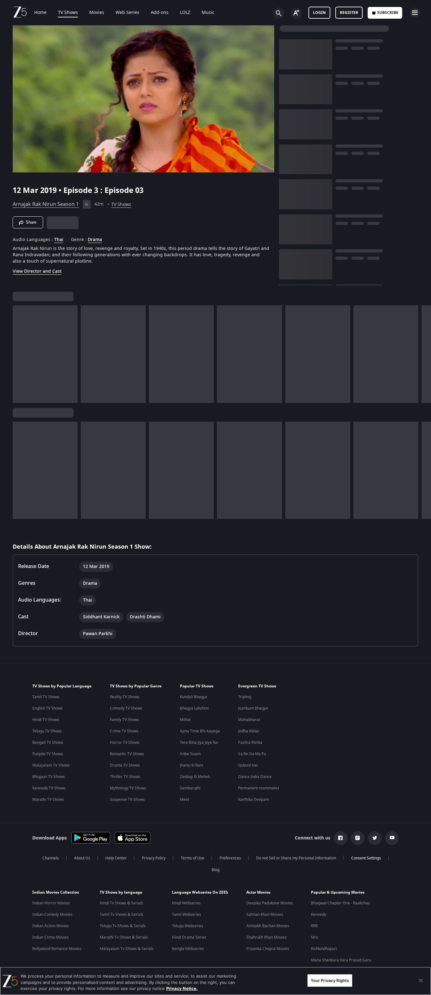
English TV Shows (47, 708)
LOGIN (319, 13)
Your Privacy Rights (330, 980)
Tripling (244, 697)
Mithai (185, 720)
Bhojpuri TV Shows (48, 777)
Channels (50, 858)
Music (208, 12)
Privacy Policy (154, 858)
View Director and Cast (37, 271)
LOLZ (185, 12)
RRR (314, 926)
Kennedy (318, 914)
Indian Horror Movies (51, 903)
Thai (58, 240)
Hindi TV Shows (45, 720)
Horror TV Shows (125, 742)
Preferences (230, 858)
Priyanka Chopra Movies (267, 949)
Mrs (314, 937)
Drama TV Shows (125, 765)
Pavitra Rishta (250, 742)
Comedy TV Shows (126, 708)
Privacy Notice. (182, 988)
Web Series (127, 12)
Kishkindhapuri (324, 949)
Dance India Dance (255, 777)
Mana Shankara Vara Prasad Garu (341, 960)
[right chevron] (424, 354)
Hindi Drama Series (189, 937)
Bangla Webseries (188, 949)
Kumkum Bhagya (253, 708)
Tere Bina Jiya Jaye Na (199, 742)
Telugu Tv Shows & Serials (123, 926)
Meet (184, 799)
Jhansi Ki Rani (191, 765)
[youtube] (392, 838)
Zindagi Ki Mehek (195, 777)
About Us (82, 858)
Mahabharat (249, 720)
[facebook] (340, 838)
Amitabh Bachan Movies (267, 926)
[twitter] (375, 838)
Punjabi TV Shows (47, 754)
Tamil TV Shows (46, 697)
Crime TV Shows (124, 731)
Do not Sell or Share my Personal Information (296, 858)
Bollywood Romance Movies (56, 949)
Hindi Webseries (186, 903)
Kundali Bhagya (193, 697)
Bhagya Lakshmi (194, 708)
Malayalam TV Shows (51, 765)
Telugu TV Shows (47, 731)
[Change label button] (296, 13)
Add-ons (159, 12)
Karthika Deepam (253, 799)
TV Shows (68, 12)
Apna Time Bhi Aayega (200, 731)
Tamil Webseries (186, 914)
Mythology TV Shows (128, 788)
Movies (96, 12)
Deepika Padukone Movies (269, 903)
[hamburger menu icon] (415, 13)
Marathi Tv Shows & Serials (124, 937)
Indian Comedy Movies (52, 914)
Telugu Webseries (187, 926)
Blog (215, 870)
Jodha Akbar (248, 731)
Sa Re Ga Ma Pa (252, 754)
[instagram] (357, 838)
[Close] (421, 980)
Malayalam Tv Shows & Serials (127, 949)
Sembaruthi (190, 788)
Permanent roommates (258, 788)
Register (349, 13)
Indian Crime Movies (50, 937)
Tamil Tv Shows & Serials (121, 914)
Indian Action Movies (50, 926)
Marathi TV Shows (48, 799)
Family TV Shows (124, 720)
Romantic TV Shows (127, 754)
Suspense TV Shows (127, 799)
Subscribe (387, 13)
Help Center (116, 858)
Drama (95, 240)
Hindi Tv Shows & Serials (121, 903)
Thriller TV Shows (125, 777)
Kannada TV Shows (49, 788)
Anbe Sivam (190, 754)
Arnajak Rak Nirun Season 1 (46, 204)
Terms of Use (192, 858)
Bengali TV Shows (47, 742)
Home (40, 12)
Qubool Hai (248, 765)
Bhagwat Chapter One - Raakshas (340, 903)
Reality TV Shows (124, 697)
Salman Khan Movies (264, 914)
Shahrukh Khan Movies (266, 937)
